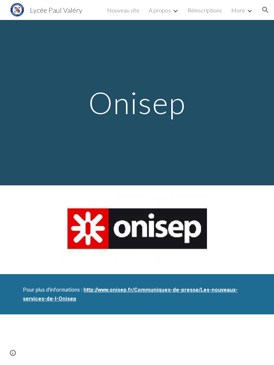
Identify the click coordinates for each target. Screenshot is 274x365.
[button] (265, 10)
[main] (137, 102)
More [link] (238, 10)
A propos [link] (160, 10)
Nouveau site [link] (123, 10)
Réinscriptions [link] (205, 10)
